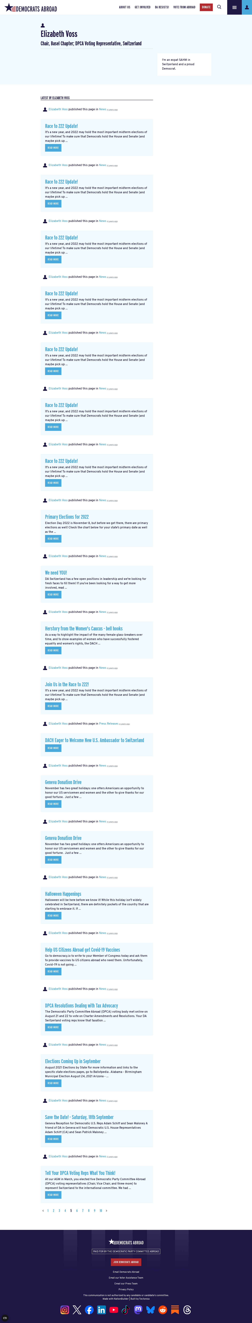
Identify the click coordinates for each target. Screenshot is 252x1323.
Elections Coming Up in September (73, 1061)
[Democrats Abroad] (30, 7)
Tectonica (144, 1299)
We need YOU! (56, 573)
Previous (43, 1211)
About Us (124, 7)
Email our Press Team (126, 1283)
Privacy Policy (126, 1289)
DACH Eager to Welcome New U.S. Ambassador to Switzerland (94, 740)
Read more (53, 147)
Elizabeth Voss (58, 109)
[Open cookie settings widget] (4, 1318)
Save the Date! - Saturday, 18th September (79, 1117)
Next (106, 1211)
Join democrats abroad (126, 1262)
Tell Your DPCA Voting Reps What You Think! (80, 1173)
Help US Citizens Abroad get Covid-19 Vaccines (82, 950)
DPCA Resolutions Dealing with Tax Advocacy (81, 1006)
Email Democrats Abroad (126, 1272)
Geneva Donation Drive (63, 782)
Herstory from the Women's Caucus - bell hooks (84, 629)
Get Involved (142, 7)
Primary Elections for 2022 (67, 517)
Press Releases (108, 724)
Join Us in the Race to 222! (67, 684)
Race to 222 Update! (61, 126)
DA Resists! (162, 7)
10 (101, 1211)
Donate (206, 7)
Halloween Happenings (63, 894)
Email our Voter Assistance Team (126, 1278)
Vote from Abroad (184, 7)
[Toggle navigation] (234, 7)
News (102, 109)
